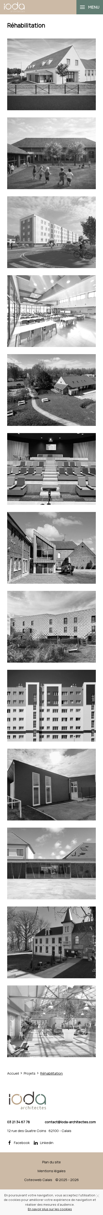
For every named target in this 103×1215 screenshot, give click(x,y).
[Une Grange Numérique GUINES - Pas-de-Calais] (51, 390)
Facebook (22, 1142)
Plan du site (51, 1162)
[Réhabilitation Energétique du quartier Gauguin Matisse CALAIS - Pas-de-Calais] (51, 706)
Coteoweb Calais (38, 1179)
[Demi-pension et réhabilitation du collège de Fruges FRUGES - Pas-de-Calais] (51, 311)
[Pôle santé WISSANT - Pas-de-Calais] (51, 74)
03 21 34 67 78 (18, 1122)
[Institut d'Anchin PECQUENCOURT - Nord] (51, 548)
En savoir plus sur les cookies (50, 1209)
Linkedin (46, 1142)
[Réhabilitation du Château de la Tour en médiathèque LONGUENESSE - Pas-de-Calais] (51, 942)
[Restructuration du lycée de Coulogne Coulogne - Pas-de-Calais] (51, 627)
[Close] (97, 1196)
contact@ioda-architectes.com (70, 1122)
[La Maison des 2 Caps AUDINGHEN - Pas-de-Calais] (51, 863)
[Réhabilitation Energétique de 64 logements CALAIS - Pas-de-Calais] (51, 232)
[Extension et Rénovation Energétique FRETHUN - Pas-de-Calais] (51, 784)
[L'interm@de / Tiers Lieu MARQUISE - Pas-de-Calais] (51, 469)
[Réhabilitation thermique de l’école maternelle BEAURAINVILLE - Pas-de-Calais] (51, 153)
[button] (89, 7)
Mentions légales (52, 1171)
